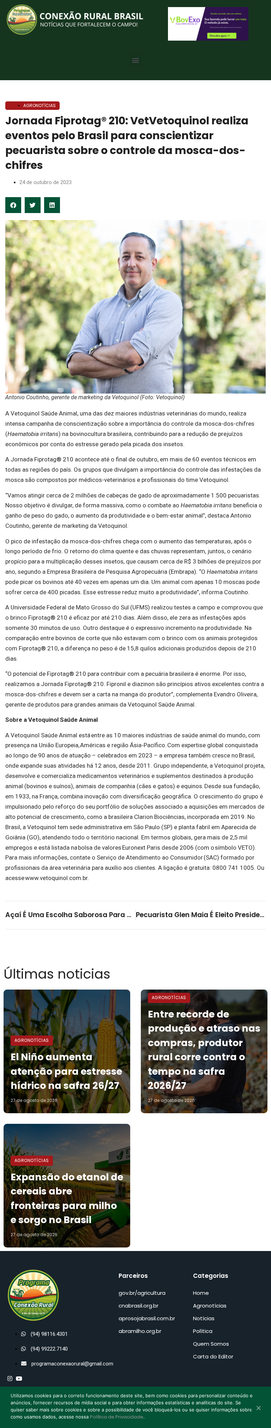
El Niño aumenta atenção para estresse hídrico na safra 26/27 (66, 1071)
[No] (258, 1408)
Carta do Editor (213, 1356)
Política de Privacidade (116, 1417)
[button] (135, 60)
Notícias (204, 1318)
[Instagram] (10, 1378)
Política (202, 1331)
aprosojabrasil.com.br (147, 1318)
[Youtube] (19, 1378)
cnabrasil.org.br (138, 1305)
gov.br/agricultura (142, 1293)
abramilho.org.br (140, 1331)
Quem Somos (211, 1343)
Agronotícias (39, 105)
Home (201, 1293)
